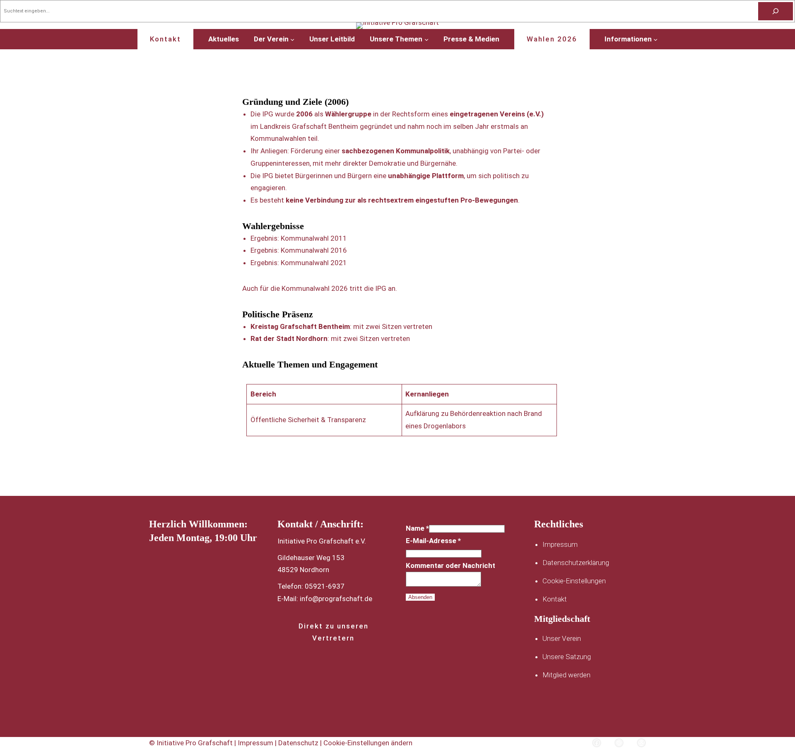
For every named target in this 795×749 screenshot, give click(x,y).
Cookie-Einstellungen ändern (367, 743)
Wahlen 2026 (552, 39)
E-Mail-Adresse (433, 540)
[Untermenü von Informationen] (655, 39)
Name (417, 528)
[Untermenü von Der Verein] (292, 39)
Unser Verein (561, 638)
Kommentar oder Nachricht (450, 565)
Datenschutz (299, 743)
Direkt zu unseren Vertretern (334, 632)
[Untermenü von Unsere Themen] (426, 39)
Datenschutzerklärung (575, 562)
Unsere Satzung (566, 656)
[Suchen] (775, 11)
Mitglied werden (566, 675)
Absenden (420, 597)
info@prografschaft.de (336, 598)
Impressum (560, 544)
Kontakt (165, 39)
